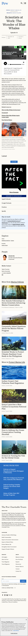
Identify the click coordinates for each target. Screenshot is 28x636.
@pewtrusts (5, 222)
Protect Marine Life (17, 362)
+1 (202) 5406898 (6, 273)
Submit (23, 581)
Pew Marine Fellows (7, 120)
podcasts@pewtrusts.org (14, 220)
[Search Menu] (21, 3)
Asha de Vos (11, 255)
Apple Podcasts (16, 224)
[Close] (26, 619)
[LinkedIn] (7, 595)
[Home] (14, 507)
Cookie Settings (14, 633)
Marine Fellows (17, 282)
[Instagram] (5, 595)
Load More (14, 161)
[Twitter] (9, 595)
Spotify (22, 224)
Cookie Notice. (16, 630)
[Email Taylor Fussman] (2, 275)
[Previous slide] (3, 129)
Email (3, 578)
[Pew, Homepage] (5, 3)
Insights (4, 554)
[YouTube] (11, 595)
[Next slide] (25, 129)
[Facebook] (2, 595)
